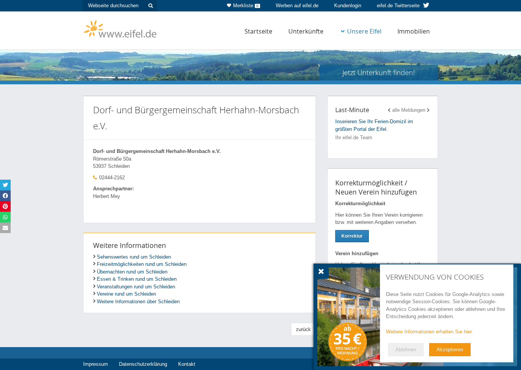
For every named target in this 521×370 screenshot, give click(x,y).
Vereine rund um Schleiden (126, 294)
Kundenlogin (347, 5)
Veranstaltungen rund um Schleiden (136, 287)
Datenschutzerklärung (143, 364)
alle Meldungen (408, 110)
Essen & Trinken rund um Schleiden (137, 279)
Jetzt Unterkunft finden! (379, 72)
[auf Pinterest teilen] (5, 206)
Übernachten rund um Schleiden (132, 272)
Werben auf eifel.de (297, 5)
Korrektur (352, 236)
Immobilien (413, 31)
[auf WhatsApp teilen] (5, 217)
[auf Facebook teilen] (5, 195)
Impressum (95, 364)
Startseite (258, 31)
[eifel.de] (120, 28)
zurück (303, 329)
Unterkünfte (305, 31)
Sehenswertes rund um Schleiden (134, 257)
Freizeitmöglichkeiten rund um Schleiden (142, 264)
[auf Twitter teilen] (5, 185)
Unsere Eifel (364, 31)
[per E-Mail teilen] (5, 227)
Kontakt (186, 364)
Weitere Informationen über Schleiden (138, 301)
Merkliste (246, 5)
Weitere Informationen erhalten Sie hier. (429, 332)
